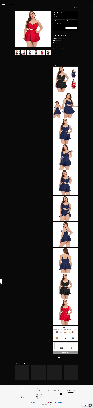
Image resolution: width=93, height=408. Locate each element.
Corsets (22, 394)
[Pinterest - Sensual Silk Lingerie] (76, 7)
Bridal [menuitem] (64, 4)
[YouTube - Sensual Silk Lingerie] (77, 7)
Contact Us (22, 397)
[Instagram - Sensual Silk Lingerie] (74, 7)
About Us (22, 396)
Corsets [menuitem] (69, 4)
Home (22, 390)
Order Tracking (38, 390)
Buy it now (71, 27)
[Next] (51, 30)
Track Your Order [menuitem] (76, 4)
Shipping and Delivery (38, 394)
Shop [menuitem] (60, 4)
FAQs (38, 397)
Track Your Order (22, 395)
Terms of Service (38, 396)
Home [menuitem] (56, 4)
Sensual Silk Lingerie (48, 404)
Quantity (55, 22)
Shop (21, 391)
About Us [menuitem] (83, 4)
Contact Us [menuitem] (89, 4)
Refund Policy (38, 395)
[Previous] (14, 30)
